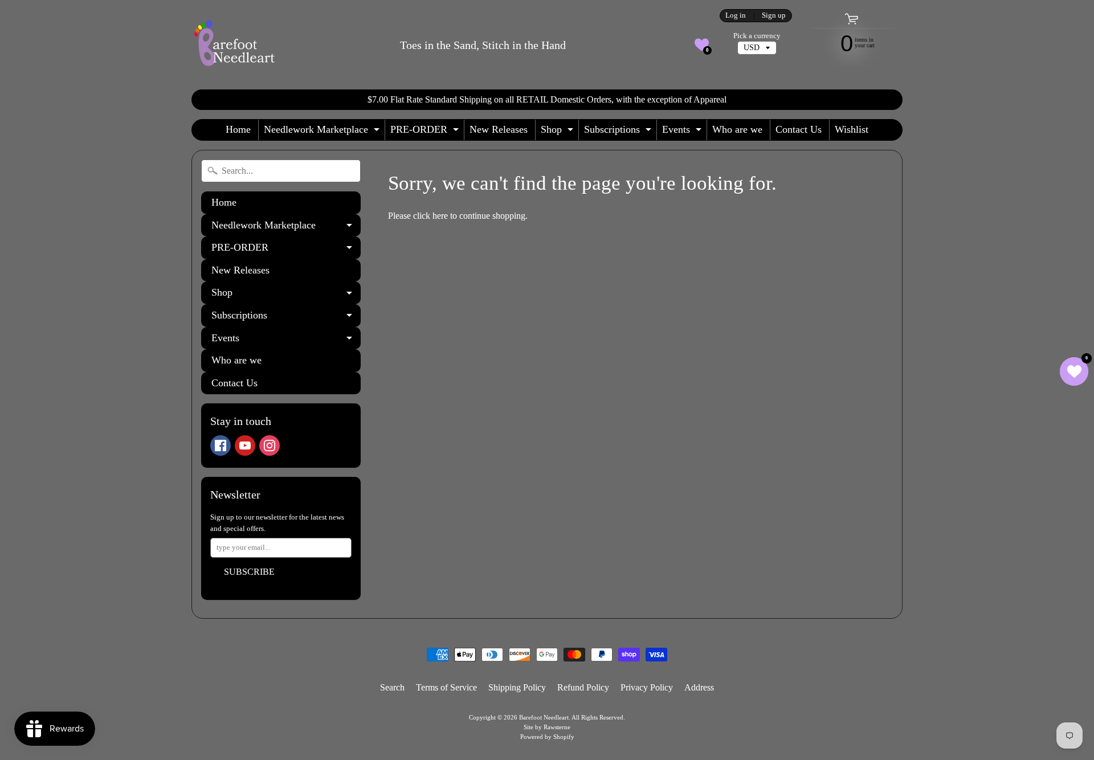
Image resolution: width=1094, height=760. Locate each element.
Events (683, 132)
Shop (558, 132)
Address (699, 687)
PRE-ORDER (426, 132)
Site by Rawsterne (547, 727)
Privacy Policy (647, 687)
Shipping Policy (517, 687)
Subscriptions (619, 132)
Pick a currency (757, 36)
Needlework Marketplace (323, 132)
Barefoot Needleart (544, 717)
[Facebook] (220, 445)
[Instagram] (269, 445)
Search (392, 687)
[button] (702, 45)
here (440, 215)
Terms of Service (446, 687)
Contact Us (798, 129)
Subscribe (249, 572)
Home (238, 129)
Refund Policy (583, 687)
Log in (735, 15)
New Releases (499, 129)
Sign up (774, 15)
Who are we (737, 129)
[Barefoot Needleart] (234, 44)
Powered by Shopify (547, 736)
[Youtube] (245, 445)
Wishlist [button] (851, 129)
